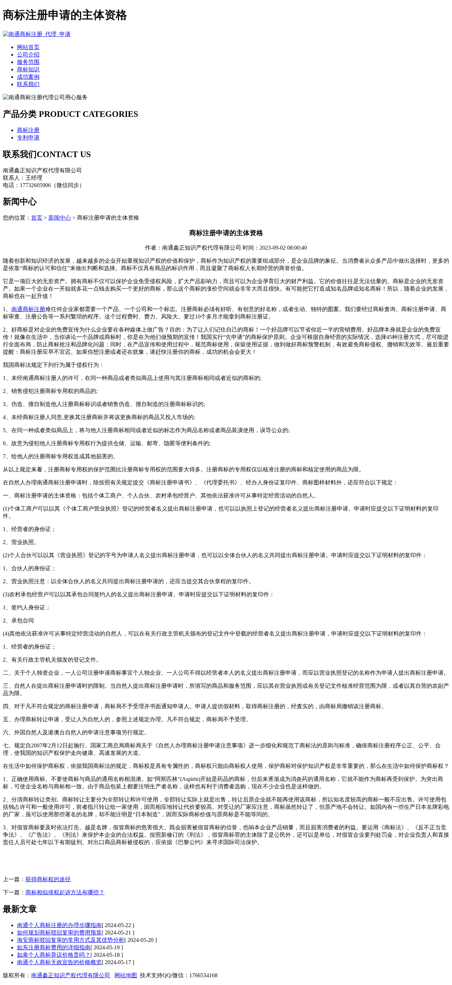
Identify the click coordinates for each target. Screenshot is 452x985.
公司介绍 (28, 55)
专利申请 (28, 138)
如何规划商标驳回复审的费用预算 (59, 933)
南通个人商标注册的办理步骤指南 (59, 925)
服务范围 (28, 62)
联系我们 (28, 84)
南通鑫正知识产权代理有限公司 (70, 975)
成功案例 (28, 77)
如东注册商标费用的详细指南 (53, 947)
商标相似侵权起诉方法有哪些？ (65, 892)
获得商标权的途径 (48, 879)
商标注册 (28, 130)
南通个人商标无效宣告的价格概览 (59, 962)
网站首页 (28, 47)
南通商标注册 (28, 309)
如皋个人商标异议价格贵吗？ (53, 955)
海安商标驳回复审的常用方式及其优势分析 (70, 940)
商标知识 (28, 69)
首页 (36, 218)
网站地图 (125, 975)
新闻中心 (59, 218)
